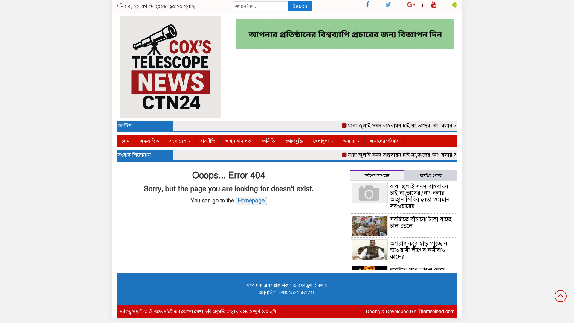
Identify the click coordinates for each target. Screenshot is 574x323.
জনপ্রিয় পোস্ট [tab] (431, 175)
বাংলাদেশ (178, 141)
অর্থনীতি (268, 141)
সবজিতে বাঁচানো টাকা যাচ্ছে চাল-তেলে (421, 223)
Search (300, 6)
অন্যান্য (350, 141)
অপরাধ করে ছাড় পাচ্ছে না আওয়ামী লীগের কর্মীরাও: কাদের (419, 250)
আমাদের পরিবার (384, 141)
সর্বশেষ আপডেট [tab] (377, 175)
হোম (125, 141)
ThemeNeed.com (436, 312)
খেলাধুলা (321, 141)
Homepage (251, 200)
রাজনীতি (208, 141)
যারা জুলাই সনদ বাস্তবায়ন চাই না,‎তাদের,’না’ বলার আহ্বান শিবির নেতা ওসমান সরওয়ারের (434, 125)
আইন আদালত (238, 141)
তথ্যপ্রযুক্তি (294, 141)
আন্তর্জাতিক (149, 141)
